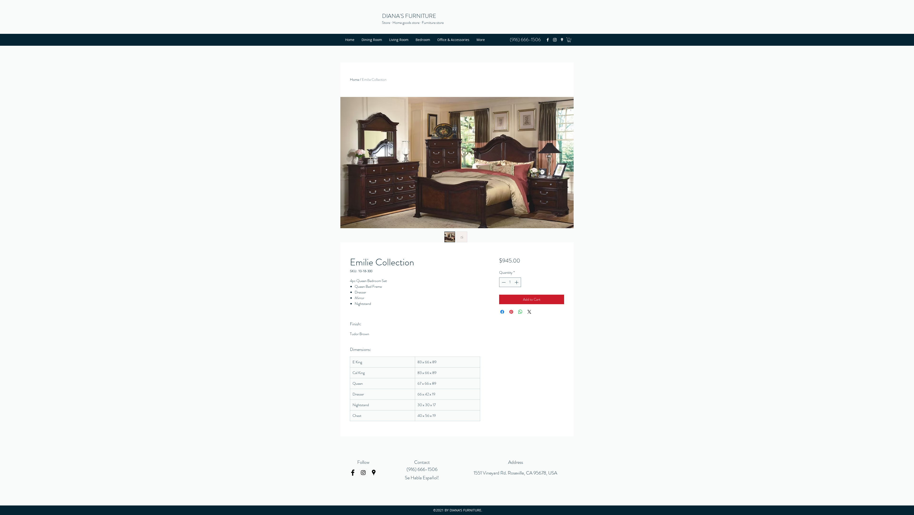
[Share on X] (529, 312)
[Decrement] (503, 282)
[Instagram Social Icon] (363, 473)
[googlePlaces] (562, 39)
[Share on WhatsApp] (520, 312)
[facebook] (547, 39)
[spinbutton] (510, 282)
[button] (569, 39)
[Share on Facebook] (502, 312)
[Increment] (517, 282)
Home (354, 79)
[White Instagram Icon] (554, 39)
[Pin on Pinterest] (511, 312)
